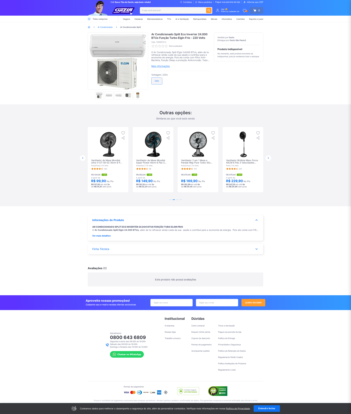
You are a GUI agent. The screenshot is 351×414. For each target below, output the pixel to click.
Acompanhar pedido (200, 351)
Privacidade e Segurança (229, 344)
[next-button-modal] (268, 158)
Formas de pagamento (201, 344)
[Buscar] (209, 10)
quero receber (253, 303)
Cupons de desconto (200, 338)
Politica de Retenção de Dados (232, 351)
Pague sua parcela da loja (227, 2)
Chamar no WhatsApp (129, 354)
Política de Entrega (226, 338)
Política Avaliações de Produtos (232, 363)
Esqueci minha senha (200, 332)
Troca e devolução (226, 325)
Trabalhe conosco (173, 338)
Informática (227, 19)
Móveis (214, 19)
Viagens (126, 19)
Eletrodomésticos (155, 19)
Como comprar (198, 325)
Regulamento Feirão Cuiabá (230, 357)
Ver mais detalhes (101, 236)
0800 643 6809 (128, 337)
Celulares (139, 19)
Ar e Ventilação (182, 19)
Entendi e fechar (266, 408)
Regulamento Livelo (227, 370)
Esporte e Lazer (256, 19)
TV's (169, 19)
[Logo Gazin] (123, 11)
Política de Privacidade (238, 408)
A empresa (169, 325)
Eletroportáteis (199, 19)
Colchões (240, 19)
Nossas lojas (170, 332)
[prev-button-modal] (83, 158)
